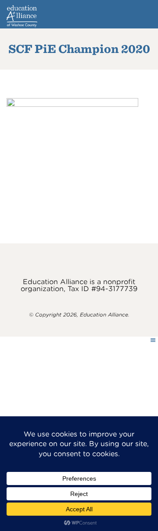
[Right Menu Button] (153, 340)
